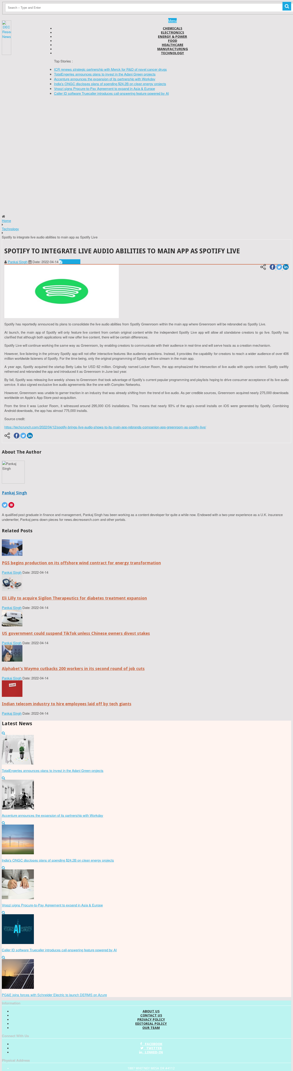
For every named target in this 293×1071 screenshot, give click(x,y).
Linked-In (152, 1052)
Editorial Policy (151, 1024)
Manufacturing (172, 49)
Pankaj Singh (17, 261)
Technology (172, 53)
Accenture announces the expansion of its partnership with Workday (104, 78)
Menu (172, 20)
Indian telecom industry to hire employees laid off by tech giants (66, 703)
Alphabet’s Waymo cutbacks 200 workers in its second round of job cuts (73, 668)
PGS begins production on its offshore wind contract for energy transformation (81, 562)
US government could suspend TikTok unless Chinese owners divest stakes (76, 633)
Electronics (172, 32)
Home (6, 220)
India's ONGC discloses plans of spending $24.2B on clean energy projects (110, 83)
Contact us (151, 1015)
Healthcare (172, 45)
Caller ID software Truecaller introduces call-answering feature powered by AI (111, 93)
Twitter (153, 1048)
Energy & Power (172, 37)
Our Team (151, 1028)
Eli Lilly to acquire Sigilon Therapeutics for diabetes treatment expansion (74, 598)
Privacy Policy (151, 1019)
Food (172, 41)
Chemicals (172, 28)
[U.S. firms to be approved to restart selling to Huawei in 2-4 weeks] (12, 554)
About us (151, 1011)
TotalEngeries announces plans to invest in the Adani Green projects (105, 74)
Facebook (152, 1044)
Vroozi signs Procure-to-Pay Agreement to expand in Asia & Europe (104, 88)
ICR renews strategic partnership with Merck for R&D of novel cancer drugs (110, 69)
